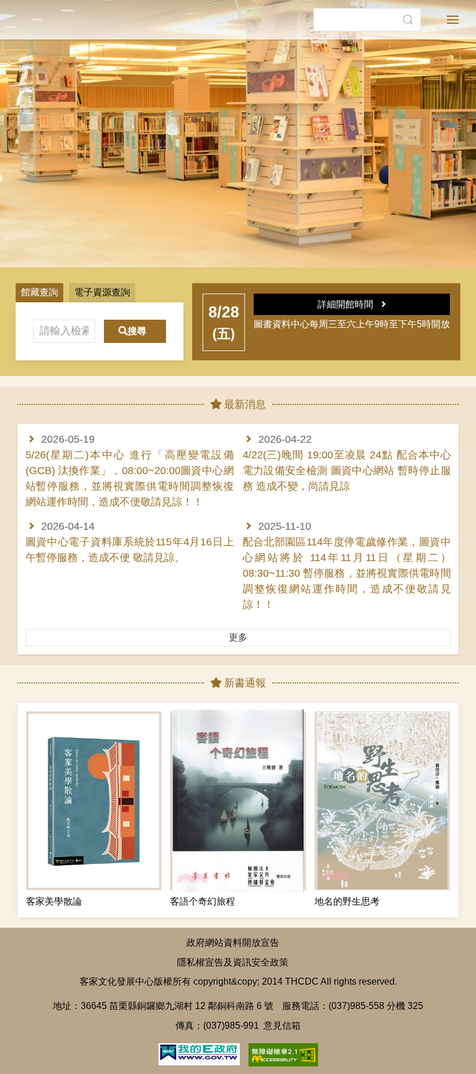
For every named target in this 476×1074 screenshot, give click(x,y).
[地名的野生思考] (382, 800)
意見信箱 (282, 1025)
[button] (408, 19)
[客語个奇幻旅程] (237, 800)
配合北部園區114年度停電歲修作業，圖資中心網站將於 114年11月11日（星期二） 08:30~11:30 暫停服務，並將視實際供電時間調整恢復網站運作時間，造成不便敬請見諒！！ (347, 573)
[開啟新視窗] (199, 1053)
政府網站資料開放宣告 (232, 942)
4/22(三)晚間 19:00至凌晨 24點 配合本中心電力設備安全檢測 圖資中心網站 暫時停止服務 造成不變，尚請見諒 (347, 470)
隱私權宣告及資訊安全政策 (233, 962)
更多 (238, 637)
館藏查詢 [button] (39, 292)
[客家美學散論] (93, 800)
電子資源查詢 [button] (102, 292)
